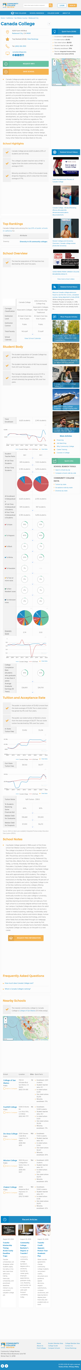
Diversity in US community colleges (33, 241)
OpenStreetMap (44, 1040)
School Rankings (70, 1348)
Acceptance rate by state (64, 487)
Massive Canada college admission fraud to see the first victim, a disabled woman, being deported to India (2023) (66, 295)
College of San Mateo (27, 1010)
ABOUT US (66, 13)
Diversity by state (61, 491)
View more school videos (65, 279)
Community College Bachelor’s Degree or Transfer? (24, 1248)
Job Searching (61, 443)
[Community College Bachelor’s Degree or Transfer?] (25, 1230)
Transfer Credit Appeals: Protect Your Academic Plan (43, 1249)
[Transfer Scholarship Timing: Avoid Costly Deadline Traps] (8, 1230)
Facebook (6, 1366)
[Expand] (5, 1026)
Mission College (10, 1160)
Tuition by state (60, 484)
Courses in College (63, 453)
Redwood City (17, 33)
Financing (60, 440)
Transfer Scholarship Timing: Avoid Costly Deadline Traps (8, 1249)
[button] (26, 1026)
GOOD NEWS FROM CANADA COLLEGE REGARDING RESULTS (66, 273)
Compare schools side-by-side (65, 473)
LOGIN (62, 5)
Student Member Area (55, 1343)
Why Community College (65, 446)
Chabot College (10, 1187)
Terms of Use (63, 1367)
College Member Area (72, 1343)
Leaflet (36, 1040)
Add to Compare (11, 1089)
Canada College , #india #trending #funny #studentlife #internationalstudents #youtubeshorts (64, 211)
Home (39, 1343)
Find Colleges (41, 1348)
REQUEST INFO (29, 63)
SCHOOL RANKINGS (37, 13)
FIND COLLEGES (20, 13)
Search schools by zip (62, 470)
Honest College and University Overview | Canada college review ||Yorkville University (64, 243)
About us (40, 1346)
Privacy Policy (74, 1367)
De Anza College (10, 1133)
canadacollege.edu (19, 52)
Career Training (62, 449)
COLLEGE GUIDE (53, 13)
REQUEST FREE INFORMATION (29, 938)
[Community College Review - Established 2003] (10, 5)
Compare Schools (54, 1348)
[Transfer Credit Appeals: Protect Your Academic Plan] (43, 1230)
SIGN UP (72, 5)
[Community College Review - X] (2, 1366)
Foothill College (10, 1107)
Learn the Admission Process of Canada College (63, 180)
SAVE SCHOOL (28, 71)
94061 (28, 33)
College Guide (53, 1346)
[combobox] (34, 5)
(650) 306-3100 (20, 46)
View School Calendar (32, 338)
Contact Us (69, 1346)
